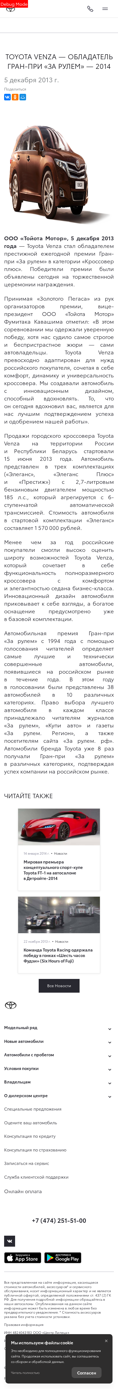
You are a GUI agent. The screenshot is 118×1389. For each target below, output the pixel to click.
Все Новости (59, 985)
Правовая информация (24, 1324)
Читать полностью (25, 1372)
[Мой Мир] (22, 97)
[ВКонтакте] (7, 97)
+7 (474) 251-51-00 (59, 1220)
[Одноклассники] (15, 97)
